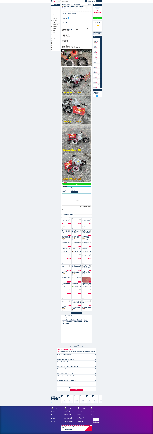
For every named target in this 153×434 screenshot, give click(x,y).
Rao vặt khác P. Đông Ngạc (66, 330)
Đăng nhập (89, 204)
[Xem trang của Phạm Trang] (62, 239)
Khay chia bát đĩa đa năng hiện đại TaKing (76, 295)
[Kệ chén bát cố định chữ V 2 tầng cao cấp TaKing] (66, 256)
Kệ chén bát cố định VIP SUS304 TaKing (75, 260)
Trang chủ (64, 4)
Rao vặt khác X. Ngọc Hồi (80, 339)
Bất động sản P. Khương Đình (69, 422)
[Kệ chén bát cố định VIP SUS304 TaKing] (76, 256)
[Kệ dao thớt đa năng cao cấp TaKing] (66, 268)
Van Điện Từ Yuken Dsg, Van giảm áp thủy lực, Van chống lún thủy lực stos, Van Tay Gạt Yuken (76, 307)
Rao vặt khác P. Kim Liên (80, 332)
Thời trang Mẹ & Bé (80, 421)
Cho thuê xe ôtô (80, 410)
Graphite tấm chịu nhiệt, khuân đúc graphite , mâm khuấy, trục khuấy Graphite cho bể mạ (86, 237)
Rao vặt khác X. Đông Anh (66, 338)
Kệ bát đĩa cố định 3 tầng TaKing (75, 284)
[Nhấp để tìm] (86, 1)
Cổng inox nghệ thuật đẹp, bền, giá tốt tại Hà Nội (76, 225)
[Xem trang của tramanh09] (72, 239)
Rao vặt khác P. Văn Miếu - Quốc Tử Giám (68, 337)
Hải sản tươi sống (80, 415)
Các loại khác (78, 4)
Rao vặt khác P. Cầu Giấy (66, 328)
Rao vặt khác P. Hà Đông (80, 330)
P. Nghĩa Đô (53, 414)
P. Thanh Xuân (54, 422)
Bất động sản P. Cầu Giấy (68, 411)
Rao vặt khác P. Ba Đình (66, 327)
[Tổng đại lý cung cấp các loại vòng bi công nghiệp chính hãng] (76, 268)
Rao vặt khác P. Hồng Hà (66, 332)
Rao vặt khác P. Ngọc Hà (80, 334)
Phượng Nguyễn (97, 9)
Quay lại (89, 4)
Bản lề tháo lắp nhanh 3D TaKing (65, 307)
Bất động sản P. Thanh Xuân (69, 421)
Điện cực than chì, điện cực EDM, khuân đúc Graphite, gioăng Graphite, (76, 237)
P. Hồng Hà (53, 421)
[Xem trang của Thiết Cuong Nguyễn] (83, 263)
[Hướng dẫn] (59, 1)
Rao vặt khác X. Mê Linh (66, 339)
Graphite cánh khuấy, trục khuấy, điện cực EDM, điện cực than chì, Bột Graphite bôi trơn (86, 295)
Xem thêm (76, 312)
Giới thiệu (92, 410)
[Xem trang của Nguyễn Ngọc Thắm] (62, 228)
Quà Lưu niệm (80, 418)
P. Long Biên (53, 410)
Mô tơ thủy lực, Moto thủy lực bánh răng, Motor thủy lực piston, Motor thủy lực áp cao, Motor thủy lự (86, 272)
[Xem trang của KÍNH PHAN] (62, 251)
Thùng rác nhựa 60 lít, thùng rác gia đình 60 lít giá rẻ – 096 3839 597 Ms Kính (66, 248)
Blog (91, 414)
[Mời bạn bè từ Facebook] (97, 96)
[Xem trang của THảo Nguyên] (72, 251)
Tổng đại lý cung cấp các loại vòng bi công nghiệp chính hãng (76, 272)
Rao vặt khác (73, 4)
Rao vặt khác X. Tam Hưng (66, 340)
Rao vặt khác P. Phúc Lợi (66, 335)
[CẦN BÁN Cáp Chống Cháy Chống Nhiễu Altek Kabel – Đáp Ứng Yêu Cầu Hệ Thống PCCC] (66, 190)
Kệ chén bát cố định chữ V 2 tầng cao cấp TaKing (65, 260)
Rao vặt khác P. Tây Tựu (66, 336)
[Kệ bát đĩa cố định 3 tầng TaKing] (76, 280)
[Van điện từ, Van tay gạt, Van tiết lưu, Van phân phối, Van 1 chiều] (86, 303)
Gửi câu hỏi (76, 389)
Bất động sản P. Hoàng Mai (68, 410)
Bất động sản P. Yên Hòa (68, 415)
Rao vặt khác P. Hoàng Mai (80, 331)
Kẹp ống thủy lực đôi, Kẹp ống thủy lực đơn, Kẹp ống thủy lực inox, (86, 284)
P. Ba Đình (53, 418)
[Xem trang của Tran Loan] (72, 228)
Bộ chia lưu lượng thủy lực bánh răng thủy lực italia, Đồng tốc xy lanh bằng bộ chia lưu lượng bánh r (86, 248)
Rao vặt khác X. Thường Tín (80, 340)
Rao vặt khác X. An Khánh (80, 337)
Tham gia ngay (97, 89)
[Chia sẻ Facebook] (68, 18)
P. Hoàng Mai (54, 411)
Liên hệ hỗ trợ (93, 417)
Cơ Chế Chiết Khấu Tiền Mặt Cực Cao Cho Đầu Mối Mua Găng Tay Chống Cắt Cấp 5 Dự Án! (86, 225)
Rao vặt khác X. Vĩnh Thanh (66, 341)
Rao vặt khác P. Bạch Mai (80, 327)
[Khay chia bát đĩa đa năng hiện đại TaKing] (76, 291)
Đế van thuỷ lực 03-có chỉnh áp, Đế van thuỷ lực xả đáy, (76, 248)
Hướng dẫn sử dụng (93, 415)
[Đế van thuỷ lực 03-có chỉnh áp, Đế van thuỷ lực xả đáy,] (76, 244)
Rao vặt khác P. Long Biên (80, 333)
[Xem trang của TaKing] (62, 263)
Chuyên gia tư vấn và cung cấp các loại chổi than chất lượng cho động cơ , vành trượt (86, 260)
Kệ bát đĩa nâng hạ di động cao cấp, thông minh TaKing (66, 284)
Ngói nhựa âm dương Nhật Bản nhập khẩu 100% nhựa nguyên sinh (66, 237)
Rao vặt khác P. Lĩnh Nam (66, 333)
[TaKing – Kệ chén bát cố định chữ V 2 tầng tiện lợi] (66, 291)
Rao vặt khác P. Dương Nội (66, 329)
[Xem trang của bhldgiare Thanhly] (83, 228)
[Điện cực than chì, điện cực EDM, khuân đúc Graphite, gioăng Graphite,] (76, 233)
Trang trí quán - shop (81, 417)
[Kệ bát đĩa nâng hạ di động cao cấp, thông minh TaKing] (66, 280)
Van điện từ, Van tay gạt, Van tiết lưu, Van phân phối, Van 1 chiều (86, 307)
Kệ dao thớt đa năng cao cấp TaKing (66, 272)
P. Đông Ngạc (68, 4)
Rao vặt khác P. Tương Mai (80, 336)
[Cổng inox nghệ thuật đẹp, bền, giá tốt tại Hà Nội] (76, 221)
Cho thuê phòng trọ (80, 411)
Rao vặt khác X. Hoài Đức (80, 338)
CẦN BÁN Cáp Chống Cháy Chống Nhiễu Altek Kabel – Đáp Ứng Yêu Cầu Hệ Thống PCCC (80, 188)
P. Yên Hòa (53, 417)
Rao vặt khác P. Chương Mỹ (80, 328)
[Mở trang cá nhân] (94, 39)
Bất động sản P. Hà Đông (68, 417)
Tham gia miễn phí (68, 429)
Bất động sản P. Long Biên (68, 418)
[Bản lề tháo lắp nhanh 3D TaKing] (66, 303)
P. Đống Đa (53, 415)
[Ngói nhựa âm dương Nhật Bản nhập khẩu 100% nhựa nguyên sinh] (66, 233)
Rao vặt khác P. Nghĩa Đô (66, 334)
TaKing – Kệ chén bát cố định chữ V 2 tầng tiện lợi (66, 295)
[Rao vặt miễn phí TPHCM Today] (97, 32)
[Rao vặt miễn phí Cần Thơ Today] (97, 34)
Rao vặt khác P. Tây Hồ (80, 335)
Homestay (79, 414)
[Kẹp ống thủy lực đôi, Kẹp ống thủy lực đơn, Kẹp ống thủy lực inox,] (86, 280)
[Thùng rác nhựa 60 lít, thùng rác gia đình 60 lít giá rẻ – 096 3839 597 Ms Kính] (66, 244)
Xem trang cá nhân (97, 12)
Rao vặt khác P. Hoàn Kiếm (66, 331)
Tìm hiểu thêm (98, 94)
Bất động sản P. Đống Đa (68, 414)
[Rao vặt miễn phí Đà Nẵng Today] (97, 33)
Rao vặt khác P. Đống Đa (80, 329)
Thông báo (92, 411)
